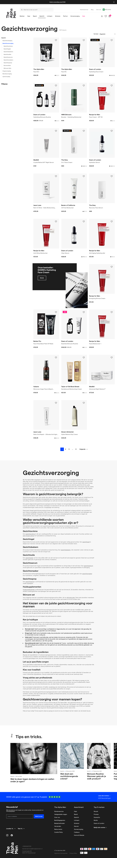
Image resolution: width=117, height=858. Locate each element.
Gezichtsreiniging (7, 40)
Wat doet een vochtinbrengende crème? (69, 776)
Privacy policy (73, 853)
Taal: (19, 828)
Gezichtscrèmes (8, 46)
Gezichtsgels (7, 49)
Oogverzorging (7, 71)
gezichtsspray (30, 581)
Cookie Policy (58, 832)
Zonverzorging (78, 829)
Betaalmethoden (59, 823)
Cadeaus (77, 832)
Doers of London (99, 823)
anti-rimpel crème (28, 536)
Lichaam (76, 820)
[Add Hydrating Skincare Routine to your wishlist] (56, 85)
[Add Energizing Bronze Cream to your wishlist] (111, 267)
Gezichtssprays (8, 62)
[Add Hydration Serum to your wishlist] (111, 131)
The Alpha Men (60, 807)
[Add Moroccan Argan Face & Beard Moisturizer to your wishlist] (56, 357)
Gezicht (3, 38)
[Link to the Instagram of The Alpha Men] (7, 835)
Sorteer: (96, 34)
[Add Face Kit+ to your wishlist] (56, 40)
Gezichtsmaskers (8, 60)
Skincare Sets (7, 68)
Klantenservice (59, 811)
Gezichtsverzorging (8, 43)
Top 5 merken (99, 807)
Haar (75, 811)
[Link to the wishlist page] (106, 16)
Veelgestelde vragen (60, 814)
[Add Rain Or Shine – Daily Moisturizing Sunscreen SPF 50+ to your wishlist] (56, 176)
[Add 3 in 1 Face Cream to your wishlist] (83, 131)
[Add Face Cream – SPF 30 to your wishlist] (111, 85)
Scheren (76, 823)
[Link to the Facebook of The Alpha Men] (12, 835)
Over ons (57, 817)
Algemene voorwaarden (61, 853)
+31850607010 (26, 846)
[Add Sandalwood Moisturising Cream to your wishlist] (83, 357)
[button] (15, 38)
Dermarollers (7, 65)
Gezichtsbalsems (8, 51)
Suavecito (97, 817)
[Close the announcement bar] (114, 2)
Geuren (76, 826)
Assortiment (79, 807)
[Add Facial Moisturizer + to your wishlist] (111, 312)
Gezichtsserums (8, 57)
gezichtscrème (30, 534)
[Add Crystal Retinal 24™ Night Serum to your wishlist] (56, 131)
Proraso (96, 814)
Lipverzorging (6, 76)
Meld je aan (39, 816)
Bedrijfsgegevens (59, 820)
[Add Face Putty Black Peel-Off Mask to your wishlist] (56, 312)
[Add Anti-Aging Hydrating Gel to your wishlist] (111, 221)
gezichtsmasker (87, 574)
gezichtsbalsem (66, 550)
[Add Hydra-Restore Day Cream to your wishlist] (83, 403)
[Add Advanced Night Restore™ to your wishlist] (111, 357)
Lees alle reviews (103, 795)
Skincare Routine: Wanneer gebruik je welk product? (96, 776)
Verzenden (57, 826)
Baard (76, 814)
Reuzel (96, 811)
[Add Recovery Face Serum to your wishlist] (111, 176)
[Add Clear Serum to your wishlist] (83, 221)
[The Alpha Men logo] (11, 13)
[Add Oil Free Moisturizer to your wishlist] (83, 176)
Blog (12, 735)
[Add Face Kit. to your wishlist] (83, 40)
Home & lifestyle (79, 835)
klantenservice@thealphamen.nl (32, 849)
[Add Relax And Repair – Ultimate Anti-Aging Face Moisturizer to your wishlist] (56, 403)
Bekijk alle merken (99, 827)
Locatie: (9, 828)
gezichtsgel (86, 542)
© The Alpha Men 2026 (59, 850)
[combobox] (36, 9)
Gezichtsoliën (7, 54)
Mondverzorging (7, 73)
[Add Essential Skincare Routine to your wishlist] (83, 312)
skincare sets (71, 597)
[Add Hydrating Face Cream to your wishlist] (111, 40)
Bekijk (42, 278)
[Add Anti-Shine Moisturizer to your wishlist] (56, 221)
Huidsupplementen (29, 589)
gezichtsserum (88, 566)
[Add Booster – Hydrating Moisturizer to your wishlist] (83, 85)
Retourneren (58, 829)
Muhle (96, 820)
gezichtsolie (29, 558)
